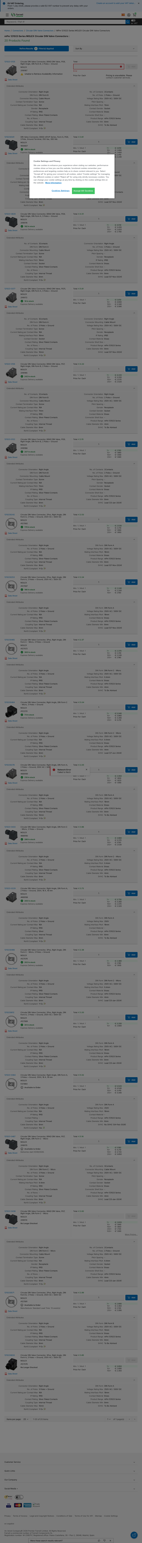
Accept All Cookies (83, 191)
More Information (53, 183)
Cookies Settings (60, 191)
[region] (72, 176)
